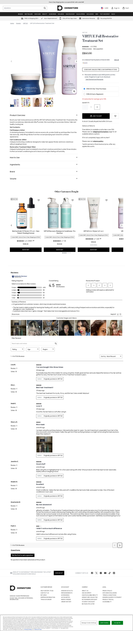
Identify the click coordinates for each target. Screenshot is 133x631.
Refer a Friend (66, 599)
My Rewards (65, 595)
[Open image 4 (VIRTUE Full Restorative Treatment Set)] (48, 102)
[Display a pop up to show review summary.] (34, 240)
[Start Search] (45, 8)
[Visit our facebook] (92, 573)
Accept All (117, 623)
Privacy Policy (107, 591)
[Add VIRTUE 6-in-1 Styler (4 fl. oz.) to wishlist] (106, 200)
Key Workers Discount (89, 599)
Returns (44, 595)
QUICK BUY (25, 250)
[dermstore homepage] (67, 8)
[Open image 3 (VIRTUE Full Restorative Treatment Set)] (37, 102)
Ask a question (98, 49)
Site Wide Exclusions (110, 593)
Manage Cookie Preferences (19, 596)
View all (116, 60)
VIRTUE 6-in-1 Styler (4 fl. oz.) (93, 231)
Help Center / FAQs (47, 591)
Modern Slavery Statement (112, 597)
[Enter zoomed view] (74, 91)
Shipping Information (48, 597)
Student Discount (88, 602)
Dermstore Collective (90, 597)
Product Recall (108, 599)
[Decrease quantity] (85, 107)
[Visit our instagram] (101, 573)
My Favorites (65, 597)
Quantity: (86, 103)
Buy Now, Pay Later (88, 604)
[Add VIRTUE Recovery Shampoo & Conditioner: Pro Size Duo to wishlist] (72, 200)
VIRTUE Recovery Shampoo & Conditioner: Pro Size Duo (59, 232)
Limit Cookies (104, 623)
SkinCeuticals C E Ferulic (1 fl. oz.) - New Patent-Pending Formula (25, 232)
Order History (66, 602)
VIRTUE (25, 23)
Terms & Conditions (109, 595)
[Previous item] (11, 225)
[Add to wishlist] (115, 116)
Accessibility (107, 602)
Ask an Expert (86, 593)
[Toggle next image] (76, 61)
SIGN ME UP (59, 573)
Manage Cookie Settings (89, 623)
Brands (18, 23)
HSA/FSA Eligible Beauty (90, 595)
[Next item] (121, 225)
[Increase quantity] (97, 107)
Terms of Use (37, 629)
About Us (85, 591)
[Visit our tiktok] (109, 573)
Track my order (46, 599)
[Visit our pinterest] (114, 573)
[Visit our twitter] (96, 573)
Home (12, 23)
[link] (115, 8)
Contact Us (45, 593)
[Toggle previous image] (11, 61)
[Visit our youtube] (105, 573)
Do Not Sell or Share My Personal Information (21, 598)
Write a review (87, 49)
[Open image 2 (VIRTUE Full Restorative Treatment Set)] (26, 102)
